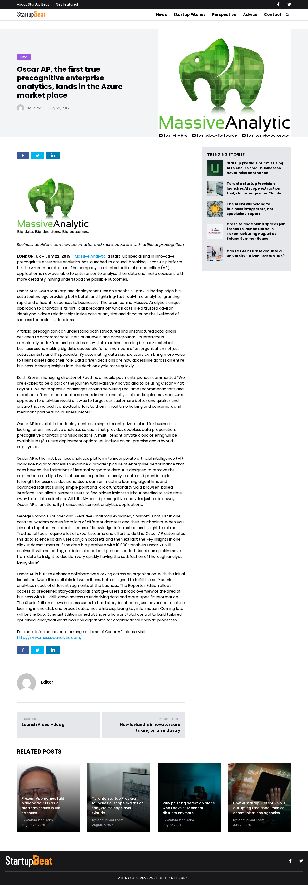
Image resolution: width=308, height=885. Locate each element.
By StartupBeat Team (37, 820)
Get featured (67, 4)
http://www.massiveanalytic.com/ (49, 637)
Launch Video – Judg (43, 724)
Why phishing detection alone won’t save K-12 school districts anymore (189, 808)
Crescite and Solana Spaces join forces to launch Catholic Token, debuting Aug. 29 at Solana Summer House (256, 231)
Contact (273, 14)
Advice (250, 14)
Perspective (224, 14)
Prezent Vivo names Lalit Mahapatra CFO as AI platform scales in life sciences (43, 805)
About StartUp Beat (33, 4)
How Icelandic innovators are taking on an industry (150, 727)
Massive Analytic (90, 256)
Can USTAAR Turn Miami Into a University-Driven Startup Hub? (256, 253)
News (161, 14)
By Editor (34, 108)
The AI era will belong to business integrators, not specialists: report (250, 209)
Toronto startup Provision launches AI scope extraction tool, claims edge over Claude (254, 188)
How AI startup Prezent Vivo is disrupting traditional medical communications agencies (259, 808)
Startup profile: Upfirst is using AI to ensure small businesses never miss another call (255, 168)
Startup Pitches (189, 14)
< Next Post (29, 719)
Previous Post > (169, 719)
